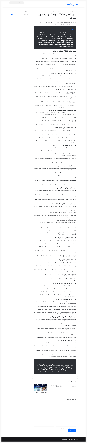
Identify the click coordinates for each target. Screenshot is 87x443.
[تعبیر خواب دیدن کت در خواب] (40, 387)
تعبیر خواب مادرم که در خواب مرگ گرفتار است (70, 385)
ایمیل (75, 422)
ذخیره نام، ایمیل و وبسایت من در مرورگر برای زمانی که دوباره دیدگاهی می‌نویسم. (62, 427)
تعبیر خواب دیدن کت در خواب (41, 392)
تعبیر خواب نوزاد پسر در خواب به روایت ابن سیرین (55, 385)
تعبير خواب (26, 14)
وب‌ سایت (52, 422)
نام (75, 417)
